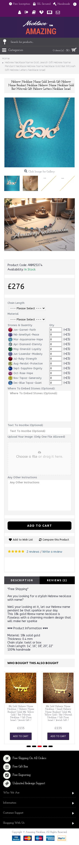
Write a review (52, 552)
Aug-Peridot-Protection (28, 363)
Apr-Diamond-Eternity (27, 344)
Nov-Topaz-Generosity (27, 378)
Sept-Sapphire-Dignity (27, 368)
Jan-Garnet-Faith (24, 329)
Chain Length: (16, 302)
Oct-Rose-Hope (23, 373)
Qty (51, 325)
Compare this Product (56, 539)
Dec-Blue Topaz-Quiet (27, 382)
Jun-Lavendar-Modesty (27, 353)
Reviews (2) (57, 580)
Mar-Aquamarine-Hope (28, 339)
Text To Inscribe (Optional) (25, 425)
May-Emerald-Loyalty (27, 349)
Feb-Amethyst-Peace (26, 334)
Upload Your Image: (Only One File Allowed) (36, 436)
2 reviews (33, 552)
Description (22, 580)
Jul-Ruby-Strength (25, 358)
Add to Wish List (23, 539)
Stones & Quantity (20, 325)
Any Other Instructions (22, 477)
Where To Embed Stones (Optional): (31, 388)
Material (13, 313)
